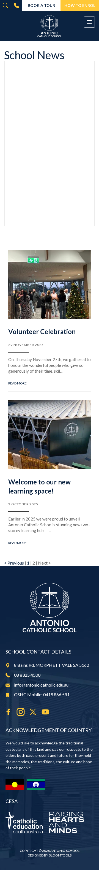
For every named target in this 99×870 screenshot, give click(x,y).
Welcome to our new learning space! (39, 486)
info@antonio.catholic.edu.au (41, 684)
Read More (17, 383)
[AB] (15, 784)
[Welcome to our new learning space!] (49, 434)
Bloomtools (60, 855)
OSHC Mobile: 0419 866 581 (42, 694)
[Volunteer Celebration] (49, 284)
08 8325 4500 (16, 5)
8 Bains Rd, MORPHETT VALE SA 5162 (51, 665)
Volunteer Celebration (42, 331)
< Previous (14, 562)
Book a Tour (41, 5)
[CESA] (50, 822)
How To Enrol (79, 5)
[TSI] (36, 784)
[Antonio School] (49, 26)
